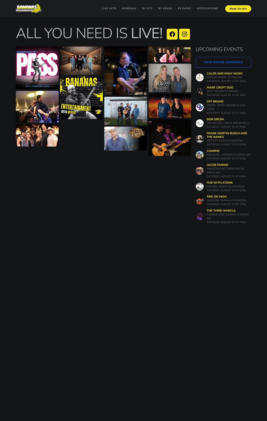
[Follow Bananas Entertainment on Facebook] (172, 34)
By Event (184, 8)
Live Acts (109, 8)
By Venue (165, 8)
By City (147, 8)
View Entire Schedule (223, 62)
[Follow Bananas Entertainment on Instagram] (184, 34)
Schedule (129, 8)
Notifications (207, 8)
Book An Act (238, 9)
